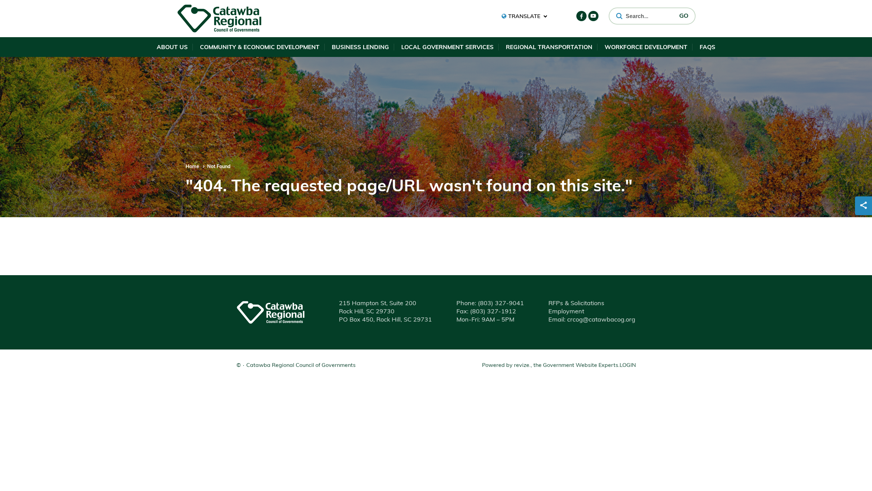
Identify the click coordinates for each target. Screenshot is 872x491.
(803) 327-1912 (486, 312)
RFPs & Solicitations (576, 304)
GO (683, 16)
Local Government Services (447, 47)
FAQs (707, 47)
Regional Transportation (549, 47)
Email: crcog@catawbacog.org (591, 320)
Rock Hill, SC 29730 (366, 312)
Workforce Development (646, 47)
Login (628, 365)
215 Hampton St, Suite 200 (377, 304)
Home (192, 166)
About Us (172, 47)
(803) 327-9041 (490, 304)
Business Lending (360, 47)
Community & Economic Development (260, 47)
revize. (522, 365)
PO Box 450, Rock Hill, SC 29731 (385, 320)
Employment (566, 312)
